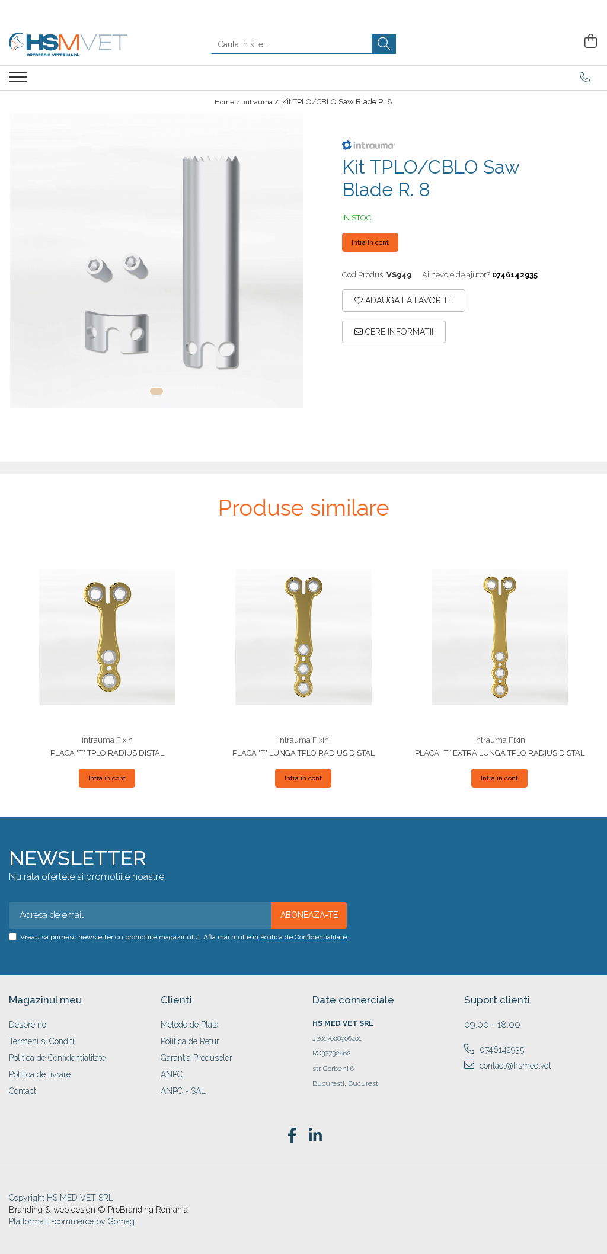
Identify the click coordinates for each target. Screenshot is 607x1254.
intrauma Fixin (107, 739)
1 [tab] (156, 391)
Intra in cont (370, 242)
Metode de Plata (190, 1024)
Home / (228, 102)
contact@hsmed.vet (514, 1065)
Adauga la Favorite (408, 300)
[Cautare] (384, 44)
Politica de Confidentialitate (303, 937)
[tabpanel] (156, 260)
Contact (22, 1091)
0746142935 (500, 1049)
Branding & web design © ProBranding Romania (98, 1209)
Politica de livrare (40, 1074)
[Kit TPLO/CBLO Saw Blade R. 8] (156, 260)
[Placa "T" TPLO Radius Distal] (107, 637)
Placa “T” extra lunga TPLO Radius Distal (499, 752)
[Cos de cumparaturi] (589, 41)
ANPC (172, 1074)
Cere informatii (398, 332)
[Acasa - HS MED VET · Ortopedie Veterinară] (68, 44)
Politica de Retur (190, 1041)
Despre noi (28, 1024)
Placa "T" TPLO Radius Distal (107, 752)
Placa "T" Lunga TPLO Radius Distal (303, 752)
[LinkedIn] (315, 1136)
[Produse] (19, 80)
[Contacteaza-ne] (584, 77)
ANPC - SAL (183, 1091)
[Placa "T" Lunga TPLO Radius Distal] (303, 637)
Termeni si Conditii (42, 1041)
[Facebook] (292, 1136)
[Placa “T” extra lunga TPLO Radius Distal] (499, 637)
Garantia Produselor (196, 1058)
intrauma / (262, 102)
